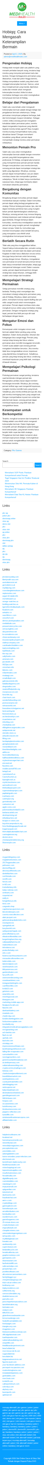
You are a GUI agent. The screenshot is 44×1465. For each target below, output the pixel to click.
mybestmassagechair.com (13, 760)
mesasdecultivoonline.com (13, 958)
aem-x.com (7, 1200)
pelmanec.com (8, 865)
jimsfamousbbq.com (10, 577)
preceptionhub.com (10, 1148)
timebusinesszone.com (11, 1109)
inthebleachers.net (9, 818)
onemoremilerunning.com (12, 978)
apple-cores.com (9, 807)
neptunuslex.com (9, 593)
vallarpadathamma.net (11, 942)
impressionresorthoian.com (13, 1046)
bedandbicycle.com (10, 1250)
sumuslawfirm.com (10, 1054)
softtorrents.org (8, 1291)
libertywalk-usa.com (10, 579)
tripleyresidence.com (10, 1288)
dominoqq (6, 559)
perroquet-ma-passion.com (13, 1367)
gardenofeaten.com (10, 972)
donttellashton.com (9, 873)
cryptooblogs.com (9, 1203)
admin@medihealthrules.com (15, 57)
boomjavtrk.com (8, 1392)
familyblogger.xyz (9, 1277)
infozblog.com (8, 722)
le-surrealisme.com (10, 634)
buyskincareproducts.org (12, 823)
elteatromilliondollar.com (12, 936)
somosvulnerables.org (11, 1293)
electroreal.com (8, 1159)
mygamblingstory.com (11, 857)
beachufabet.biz (8, 1348)
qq (3, 549)
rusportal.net (7, 895)
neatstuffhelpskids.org (11, 689)
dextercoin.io (7, 837)
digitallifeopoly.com (9, 1178)
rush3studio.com (9, 876)
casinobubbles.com (10, 1181)
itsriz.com (6, 904)
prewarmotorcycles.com (12, 626)
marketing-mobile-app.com (13, 1002)
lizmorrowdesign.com (11, 1318)
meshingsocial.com (10, 997)
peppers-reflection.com (11, 1112)
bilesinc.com (7, 670)
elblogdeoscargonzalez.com (13, 727)
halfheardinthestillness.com (13, 758)
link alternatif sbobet (24, 1435)
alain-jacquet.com (9, 917)
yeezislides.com (8, 1151)
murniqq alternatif (19, 1440)
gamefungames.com (10, 1219)
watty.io (5, 898)
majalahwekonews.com (11, 860)
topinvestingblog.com (10, 648)
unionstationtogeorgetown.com (14, 1233)
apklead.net (7, 1395)
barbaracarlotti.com (10, 812)
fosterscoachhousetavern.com (14, 956)
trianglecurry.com (9, 1326)
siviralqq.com (7, 1043)
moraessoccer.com (10, 692)
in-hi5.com (6, 884)
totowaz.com (7, 1071)
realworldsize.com (9, 945)
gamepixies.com (9, 1258)
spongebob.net (8, 925)
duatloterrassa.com (10, 1296)
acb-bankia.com (8, 1032)
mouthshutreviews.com (11, 1173)
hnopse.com (7, 1101)
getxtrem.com (8, 991)
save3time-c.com (9, 615)
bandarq (20, 1424)
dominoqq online (8, 518)
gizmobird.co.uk (8, 585)
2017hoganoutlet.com (11, 862)
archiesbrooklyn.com (10, 716)
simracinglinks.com (10, 629)
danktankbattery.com (10, 1010)
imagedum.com (8, 1329)
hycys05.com (7, 975)
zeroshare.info (8, 667)
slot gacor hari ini (13, 1416)
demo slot (6, 524)
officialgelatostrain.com (11, 1334)
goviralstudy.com (9, 801)
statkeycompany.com (11, 643)
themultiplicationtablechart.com (14, 832)
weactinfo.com (8, 994)
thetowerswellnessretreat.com (14, 1332)
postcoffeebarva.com (10, 934)
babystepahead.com (10, 1090)
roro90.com (7, 879)
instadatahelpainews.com (12, 1373)
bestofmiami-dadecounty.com (14, 1162)
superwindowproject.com (12, 790)
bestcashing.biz (8, 711)
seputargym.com (9, 1184)
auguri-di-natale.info (10, 596)
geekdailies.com (8, 1376)
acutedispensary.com (11, 1062)
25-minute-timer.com (10, 1222)
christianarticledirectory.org (13, 840)
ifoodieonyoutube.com (11, 1165)
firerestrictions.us (9, 714)
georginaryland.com (10, 744)
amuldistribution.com (10, 1211)
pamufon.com (7, 1299)
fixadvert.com (7, 610)
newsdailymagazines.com (12, 1145)
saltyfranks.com (8, 656)
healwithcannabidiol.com (12, 1321)
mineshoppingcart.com (11, 1167)
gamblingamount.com (11, 1095)
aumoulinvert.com (9, 785)
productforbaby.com (10, 950)
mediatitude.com (9, 623)
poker (30, 1407)
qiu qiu (5, 554)
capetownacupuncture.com (13, 909)
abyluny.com (7, 1389)
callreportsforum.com (10, 1384)
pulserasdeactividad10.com (13, 810)
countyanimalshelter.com (12, 1082)
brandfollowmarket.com (11, 1076)
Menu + (22, 23)
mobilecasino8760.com (11, 769)
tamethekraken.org (9, 1304)
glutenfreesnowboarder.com (13, 1315)
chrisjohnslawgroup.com (12, 1280)
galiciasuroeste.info (10, 681)
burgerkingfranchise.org (11, 939)
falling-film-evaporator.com (12, 1051)
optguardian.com (9, 1189)
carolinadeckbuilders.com (12, 645)
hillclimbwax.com (9, 1098)
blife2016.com (8, 1313)
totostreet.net (7, 1192)
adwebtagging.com (9, 1084)
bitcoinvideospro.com (10, 912)
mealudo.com (7, 1013)
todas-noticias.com (10, 890)
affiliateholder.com (9, 1120)
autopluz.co (7, 612)
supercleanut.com (9, 1247)
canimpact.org (8, 799)
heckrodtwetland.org (10, 755)
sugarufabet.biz (8, 1354)
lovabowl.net (7, 1137)
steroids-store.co (9, 733)
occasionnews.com (10, 1104)
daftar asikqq (7, 546)
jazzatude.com (8, 662)
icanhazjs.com (8, 796)
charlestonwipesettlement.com (14, 1073)
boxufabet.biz (7, 1356)
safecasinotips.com (10, 1266)
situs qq (5, 521)
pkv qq (5, 513)
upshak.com (7, 1038)
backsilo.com (7, 1041)
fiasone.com (7, 1008)
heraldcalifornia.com (10, 1252)
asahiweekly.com (9, 1244)
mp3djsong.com (8, 588)
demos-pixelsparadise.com (13, 621)
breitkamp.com (8, 1285)
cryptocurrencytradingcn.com (14, 1068)
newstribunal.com (9, 1143)
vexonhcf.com (8, 618)
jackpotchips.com (9, 1269)
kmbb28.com (7, 1381)
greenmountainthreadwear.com (14, 1060)
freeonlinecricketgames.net (13, 708)
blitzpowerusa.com (9, 969)
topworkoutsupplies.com (12, 1170)
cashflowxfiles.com (10, 986)
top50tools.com (8, 651)
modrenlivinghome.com (11, 1370)
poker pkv (6, 516)
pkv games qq (14, 1410)
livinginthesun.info (9, 901)
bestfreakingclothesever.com (13, 1049)
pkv (3, 527)
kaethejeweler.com (9, 1337)
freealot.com (7, 1241)
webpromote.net (8, 730)
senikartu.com (8, 893)
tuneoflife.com (8, 1115)
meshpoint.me (8, 923)
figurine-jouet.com (9, 1362)
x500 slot (32, 1416)
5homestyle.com (9, 842)
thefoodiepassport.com (11, 788)
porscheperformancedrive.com (14, 1302)
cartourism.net (8, 804)
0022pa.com (7, 664)
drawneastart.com (9, 1261)
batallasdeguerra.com (11, 684)
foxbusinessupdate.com (12, 1021)
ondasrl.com (7, 1310)
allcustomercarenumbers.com (14, 1274)
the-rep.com (7, 653)
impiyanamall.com (9, 1187)
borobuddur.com (8, 1214)
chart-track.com (8, 697)
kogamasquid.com (9, 829)
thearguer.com (8, 999)
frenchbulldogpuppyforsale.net (14, 826)
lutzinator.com (8, 1307)
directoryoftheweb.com (11, 871)
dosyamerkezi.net (9, 632)
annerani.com (7, 659)
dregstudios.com (9, 686)
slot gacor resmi (33, 1421)
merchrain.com (8, 1378)
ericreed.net (7, 763)
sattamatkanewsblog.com (12, 1065)
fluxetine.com (7, 766)
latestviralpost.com (9, 964)
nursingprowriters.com (11, 1057)
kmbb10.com (7, 989)
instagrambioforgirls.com (12, 983)
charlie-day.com (8, 1016)
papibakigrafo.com (9, 793)
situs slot (6, 529)
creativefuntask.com (10, 1225)
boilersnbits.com (9, 961)
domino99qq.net (8, 868)
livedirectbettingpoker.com (12, 1019)
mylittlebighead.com (10, 1239)
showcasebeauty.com (11, 637)
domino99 (12, 1429)
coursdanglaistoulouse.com (13, 590)
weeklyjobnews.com (10, 1079)
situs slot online (8, 1435)
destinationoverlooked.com (13, 1093)
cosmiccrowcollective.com (13, 914)
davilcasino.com (8, 1195)
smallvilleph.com (9, 678)
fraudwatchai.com (9, 1197)
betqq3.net (6, 771)
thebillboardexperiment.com (13, 1345)
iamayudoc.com (8, 1236)
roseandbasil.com (9, 747)
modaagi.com (7, 675)
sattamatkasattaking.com (12, 1340)
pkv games (22, 1407)
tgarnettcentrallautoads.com (13, 607)
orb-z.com (6, 953)
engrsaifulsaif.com (9, 1228)
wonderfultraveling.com (11, 700)
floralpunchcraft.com (10, 1005)
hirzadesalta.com (9, 1176)
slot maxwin (30, 1418)
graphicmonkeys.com (11, 1255)
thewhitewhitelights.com (11, 749)
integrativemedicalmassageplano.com (17, 1027)
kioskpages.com (9, 1324)
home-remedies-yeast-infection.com (16, 1156)
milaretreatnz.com (9, 673)
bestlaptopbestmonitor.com (13, 741)
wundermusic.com (9, 1217)
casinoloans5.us (8, 774)
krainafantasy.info (9, 887)
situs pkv (6, 538)
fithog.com (6, 738)
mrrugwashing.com (10, 1030)
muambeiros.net (8, 719)
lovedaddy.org (8, 1024)
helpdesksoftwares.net (11, 1135)
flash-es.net (7, 1035)
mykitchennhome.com (11, 782)
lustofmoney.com (9, 1106)
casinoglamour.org (9, 834)
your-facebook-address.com (13, 1365)
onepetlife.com (8, 1343)
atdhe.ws (6, 752)
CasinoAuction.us (9, 777)
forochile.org (7, 695)
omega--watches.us (10, 601)
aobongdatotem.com (10, 1154)
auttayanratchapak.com (11, 931)
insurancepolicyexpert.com (13, 640)
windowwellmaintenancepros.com (15, 1117)
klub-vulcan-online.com (11, 1282)
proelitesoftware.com (10, 1272)
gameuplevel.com (9, 1206)
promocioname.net (9, 703)
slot (3, 543)
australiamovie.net (9, 582)
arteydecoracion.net (10, 736)
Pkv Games (17, 450)
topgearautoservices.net (12, 1359)
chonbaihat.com (8, 725)
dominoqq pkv (8, 540)
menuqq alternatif (9, 1407)
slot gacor (20, 1418)
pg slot (24, 1416)
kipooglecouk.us (8, 780)
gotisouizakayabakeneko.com (14, 920)
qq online (6, 532)
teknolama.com (8, 947)
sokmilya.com (8, 1387)
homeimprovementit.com (12, 1140)
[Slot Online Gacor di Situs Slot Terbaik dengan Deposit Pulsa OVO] (22, 17)
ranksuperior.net (8, 1087)
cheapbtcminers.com (10, 1230)
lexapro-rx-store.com (10, 821)
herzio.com (6, 882)
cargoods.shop (8, 906)
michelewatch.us (9, 599)
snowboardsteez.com (11, 980)
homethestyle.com (9, 1208)
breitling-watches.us (10, 604)
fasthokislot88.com (9, 1263)
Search (5, 461)
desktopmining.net (9, 815)
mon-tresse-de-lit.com (11, 1351)
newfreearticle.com (10, 967)
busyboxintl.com (9, 928)
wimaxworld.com (9, 705)
